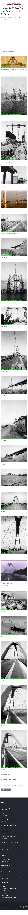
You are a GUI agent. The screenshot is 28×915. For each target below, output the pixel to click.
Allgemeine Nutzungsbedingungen (9, 888)
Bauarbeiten (21, 785)
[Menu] (25, 6)
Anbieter (4, 886)
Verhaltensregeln (5, 890)
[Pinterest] (23, 907)
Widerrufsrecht (5, 895)
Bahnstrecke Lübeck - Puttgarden (9, 779)
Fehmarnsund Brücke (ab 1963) (14, 17)
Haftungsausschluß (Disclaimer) (9, 897)
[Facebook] (19, 6)
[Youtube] (22, 6)
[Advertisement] (14, 34)
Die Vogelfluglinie (6, 777)
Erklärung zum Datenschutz (8, 893)
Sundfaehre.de (21, 905)
